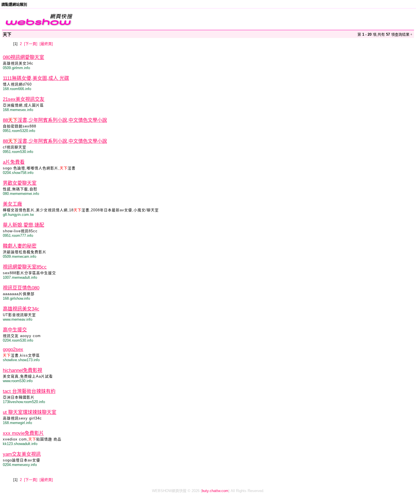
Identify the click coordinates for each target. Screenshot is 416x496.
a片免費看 (14, 162)
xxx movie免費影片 (23, 433)
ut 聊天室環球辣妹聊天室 (29, 412)
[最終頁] (46, 44)
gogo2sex (13, 349)
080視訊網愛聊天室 (23, 57)
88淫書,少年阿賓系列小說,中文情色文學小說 (55, 120)
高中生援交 (15, 330)
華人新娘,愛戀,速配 (23, 225)
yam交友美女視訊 (22, 454)
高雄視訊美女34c (21, 309)
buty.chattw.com (215, 491)
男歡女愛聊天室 (20, 183)
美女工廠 (12, 204)
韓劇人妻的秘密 (20, 246)
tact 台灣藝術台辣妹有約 (29, 391)
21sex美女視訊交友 (23, 99)
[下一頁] (30, 44)
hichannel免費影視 (22, 370)
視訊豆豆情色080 (21, 288)
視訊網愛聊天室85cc (25, 267)
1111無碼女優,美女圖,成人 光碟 (36, 78)
